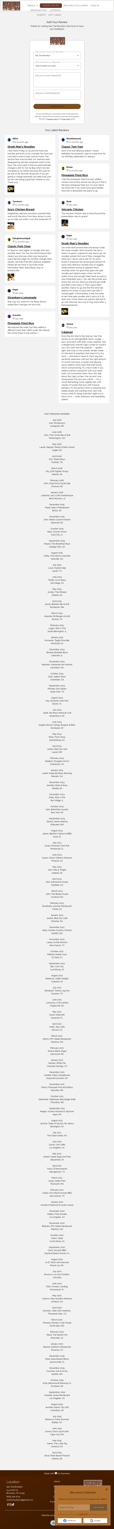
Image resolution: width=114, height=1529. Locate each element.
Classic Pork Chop (19, 246)
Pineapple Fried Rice (21, 323)
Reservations (39, 10)
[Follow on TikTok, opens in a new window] (13, 1505)
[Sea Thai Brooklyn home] (12, 6)
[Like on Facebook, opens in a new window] (7, 1505)
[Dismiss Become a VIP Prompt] (106, 1489)
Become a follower (76, 5)
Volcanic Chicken (72, 209)
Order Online (51, 5)
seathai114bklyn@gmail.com (19, 1500)
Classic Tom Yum (72, 146)
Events (41, 15)
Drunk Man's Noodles (21, 146)
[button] (32, 5)
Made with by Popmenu (36, 1473)
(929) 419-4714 (13, 1496)
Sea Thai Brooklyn (93, 1485)
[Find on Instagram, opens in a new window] (10, 1505)
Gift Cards (55, 15)
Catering (55, 10)
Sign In (95, 5)
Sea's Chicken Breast (21, 209)
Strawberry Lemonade (22, 297)
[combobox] (57, 66)
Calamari (67, 332)
